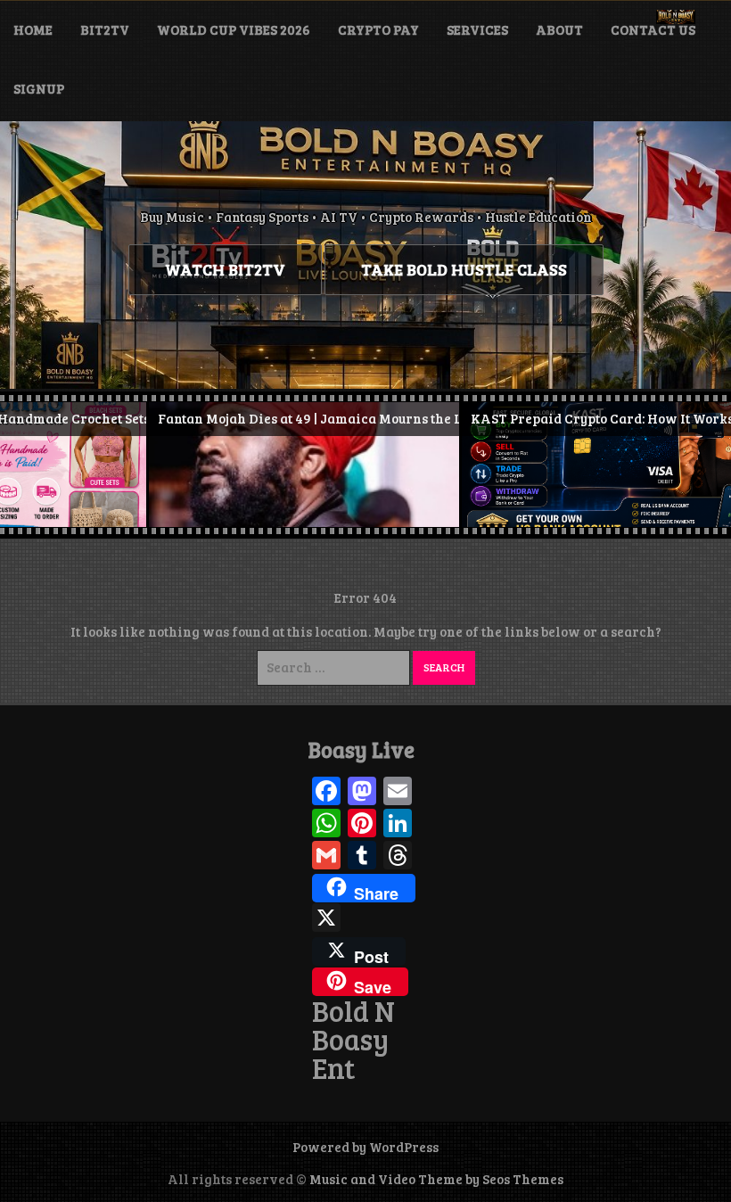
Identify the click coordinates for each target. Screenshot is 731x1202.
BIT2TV (104, 29)
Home (33, 29)
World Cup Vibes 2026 (233, 29)
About (559, 29)
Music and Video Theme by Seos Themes (436, 1179)
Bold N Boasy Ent (353, 1040)
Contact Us (653, 29)
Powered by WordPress (365, 1147)
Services (477, 29)
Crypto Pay (378, 29)
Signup (38, 88)
